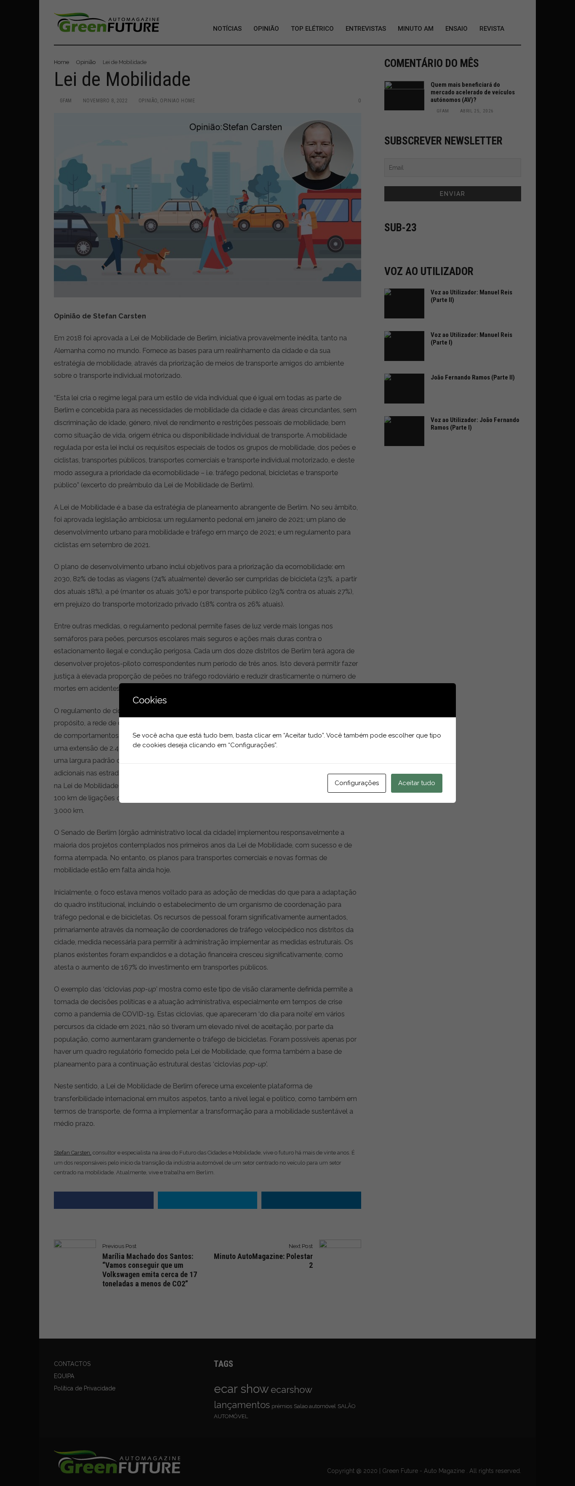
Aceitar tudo (416, 783)
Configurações (357, 783)
